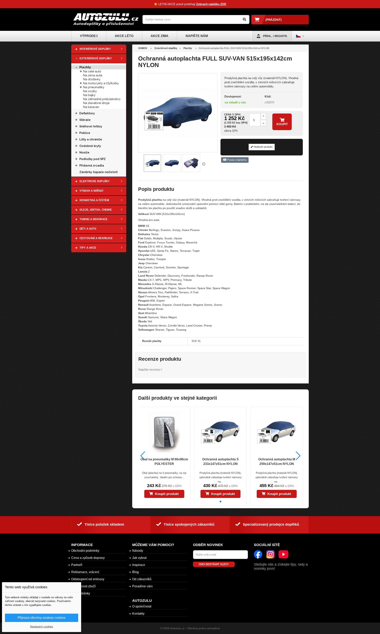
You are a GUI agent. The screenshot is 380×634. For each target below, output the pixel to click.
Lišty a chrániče (90, 139)
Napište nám (197, 36)
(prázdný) (273, 19)
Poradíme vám (142, 586)
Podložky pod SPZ (92, 159)
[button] (220, 501)
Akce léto (124, 36)
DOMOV (142, 48)
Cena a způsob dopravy (88, 557)
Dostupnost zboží (83, 586)
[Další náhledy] (204, 164)
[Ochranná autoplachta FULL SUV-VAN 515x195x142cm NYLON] (152, 163)
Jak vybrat (139, 557)
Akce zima (159, 36)
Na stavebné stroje (96, 103)
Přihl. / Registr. (275, 36)
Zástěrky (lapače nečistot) (98, 172)
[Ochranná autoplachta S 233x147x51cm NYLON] (220, 431)
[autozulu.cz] (106, 19)
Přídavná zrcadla (91, 165)
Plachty (85, 67)
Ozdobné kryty (90, 146)
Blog (135, 572)
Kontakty (138, 613)
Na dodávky (91, 79)
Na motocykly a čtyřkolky (101, 83)
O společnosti (141, 606)
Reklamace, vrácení (85, 572)
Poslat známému (236, 159)
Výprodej (89, 36)
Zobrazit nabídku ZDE (211, 4)
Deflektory (87, 113)
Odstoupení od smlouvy (87, 579)
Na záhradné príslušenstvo (102, 99)
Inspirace (138, 565)
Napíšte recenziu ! (150, 369)
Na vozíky (90, 91)
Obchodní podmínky (85, 550)
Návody (137, 550)
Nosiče (84, 152)
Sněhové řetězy (90, 126)
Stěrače (85, 120)
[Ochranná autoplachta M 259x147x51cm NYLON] (277, 431)
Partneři (76, 565)
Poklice (84, 133)
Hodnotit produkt (263, 146)
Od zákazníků (141, 579)
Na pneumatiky (93, 87)
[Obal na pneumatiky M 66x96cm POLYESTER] (164, 431)
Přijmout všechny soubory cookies (42, 617)
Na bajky (89, 95)
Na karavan (91, 107)
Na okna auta (92, 75)
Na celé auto (92, 71)
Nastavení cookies (41, 626)
